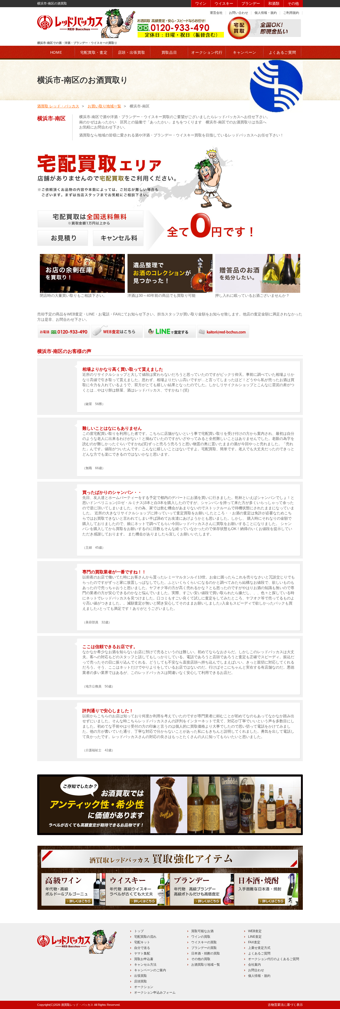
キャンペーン (244, 52)
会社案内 (254, 964)
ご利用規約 (291, 13)
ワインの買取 (200, 937)
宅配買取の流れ (145, 937)
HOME (56, 52)
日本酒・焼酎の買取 (205, 953)
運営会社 (216, 13)
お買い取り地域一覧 (104, 106)
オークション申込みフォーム (155, 992)
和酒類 (273, 3)
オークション (143, 987)
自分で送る (142, 948)
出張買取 (140, 976)
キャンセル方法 (145, 964)
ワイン (200, 3)
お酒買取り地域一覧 (205, 964)
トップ (139, 931)
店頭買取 (140, 981)
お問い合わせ (238, 13)
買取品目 (169, 52)
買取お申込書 (143, 959)
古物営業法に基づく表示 (285, 1005)
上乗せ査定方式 (259, 948)
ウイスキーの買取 (204, 942)
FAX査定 (254, 942)
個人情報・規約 (265, 13)
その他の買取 (200, 959)
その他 (293, 3)
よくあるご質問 (259, 953)
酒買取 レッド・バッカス (58, 106)
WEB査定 (255, 931)
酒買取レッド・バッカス (77, 1004)
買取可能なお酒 (202, 931)
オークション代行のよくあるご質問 (273, 959)
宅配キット (142, 942)
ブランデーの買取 (204, 948)
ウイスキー (224, 3)
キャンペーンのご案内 (150, 970)
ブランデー (250, 3)
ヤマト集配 (142, 953)
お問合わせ (256, 970)
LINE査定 (255, 937)
